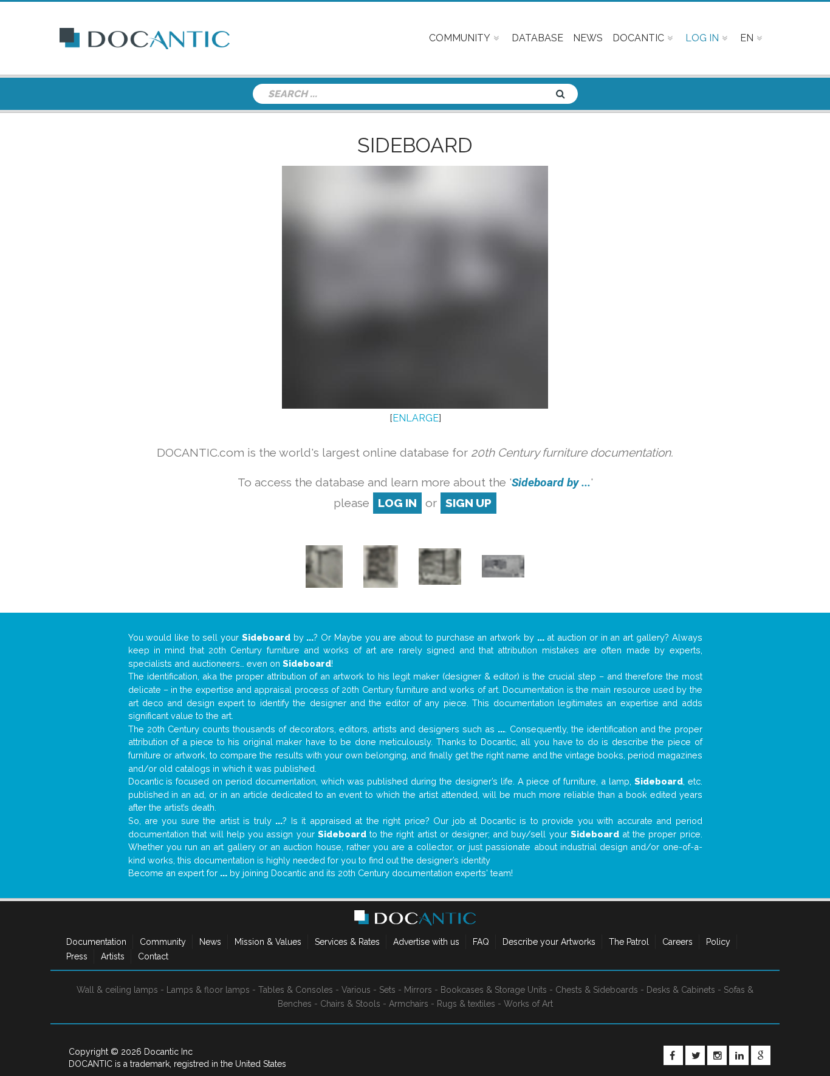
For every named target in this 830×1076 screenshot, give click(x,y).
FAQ (481, 942)
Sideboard (415, 145)
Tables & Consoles (295, 990)
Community (163, 942)
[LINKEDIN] (739, 1055)
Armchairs (408, 1004)
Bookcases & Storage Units (494, 990)
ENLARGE (416, 418)
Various (356, 990)
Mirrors (418, 990)
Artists (113, 956)
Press (76, 956)
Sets (387, 990)
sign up (468, 502)
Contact (153, 956)
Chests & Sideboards (596, 990)
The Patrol (629, 942)
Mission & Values (268, 942)
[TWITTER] (695, 1055)
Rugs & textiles (466, 1004)
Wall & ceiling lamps (117, 990)
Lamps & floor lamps (208, 990)
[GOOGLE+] (760, 1055)
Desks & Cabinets (681, 990)
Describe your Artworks (548, 942)
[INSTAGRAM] (717, 1055)
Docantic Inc (168, 1052)
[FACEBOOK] (673, 1055)
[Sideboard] (324, 565)
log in (397, 502)
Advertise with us (426, 942)
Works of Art (528, 1004)
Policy (718, 942)
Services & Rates (347, 942)
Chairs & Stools (350, 1004)
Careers (677, 942)
